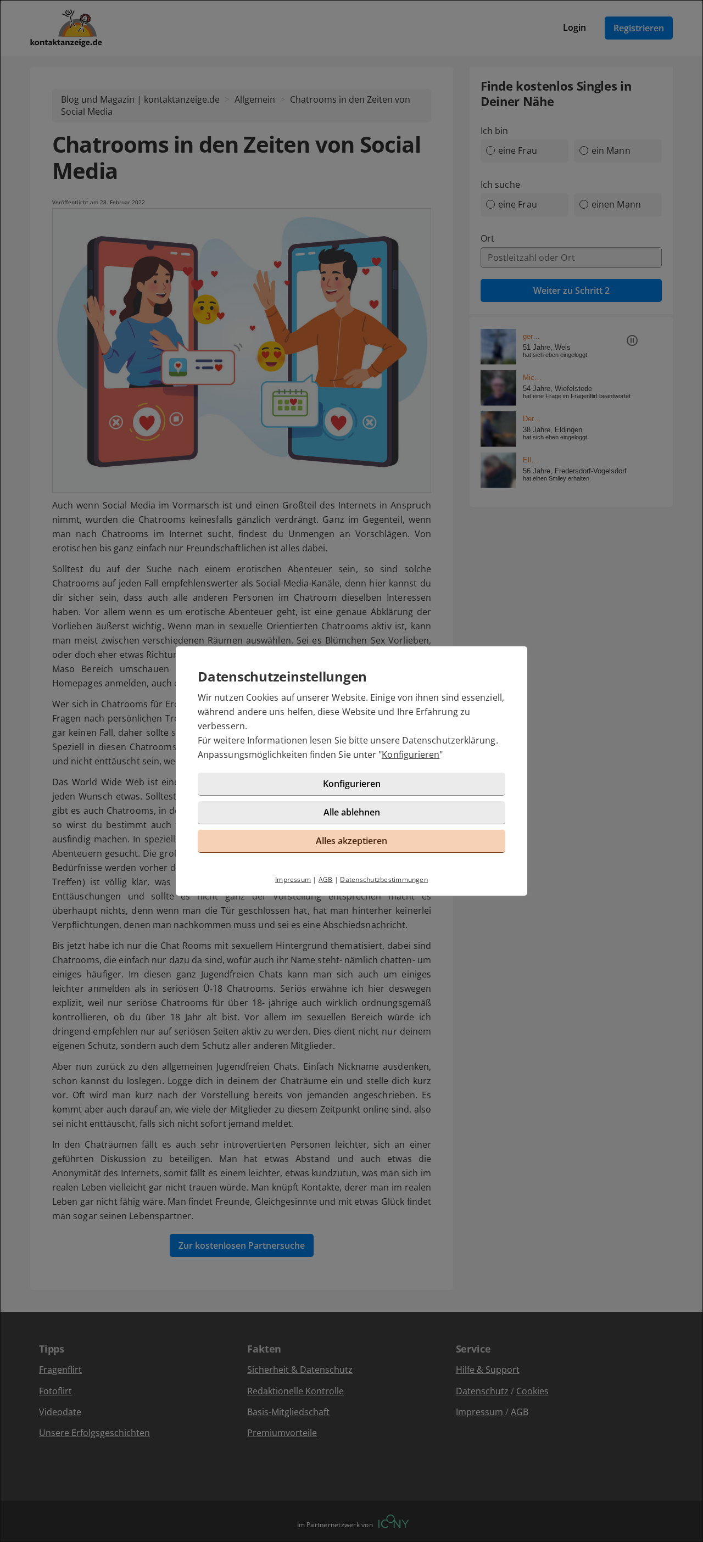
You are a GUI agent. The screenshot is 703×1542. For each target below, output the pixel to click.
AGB (326, 879)
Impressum (293, 879)
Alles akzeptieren (351, 841)
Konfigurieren (410, 754)
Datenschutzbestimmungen (384, 879)
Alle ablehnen (351, 812)
